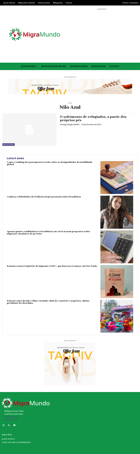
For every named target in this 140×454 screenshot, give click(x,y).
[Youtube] (14, 425)
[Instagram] (3, 425)
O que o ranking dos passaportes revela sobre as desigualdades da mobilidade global (49, 163)
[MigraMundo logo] (34, 34)
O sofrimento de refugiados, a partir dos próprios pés (93, 118)
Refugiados (8, 144)
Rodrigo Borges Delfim (69, 124)
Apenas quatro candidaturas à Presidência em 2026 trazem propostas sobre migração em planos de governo (48, 232)
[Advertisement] (101, 35)
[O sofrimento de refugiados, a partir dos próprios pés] (29, 129)
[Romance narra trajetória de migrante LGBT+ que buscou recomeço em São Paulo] (116, 281)
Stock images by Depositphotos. (11, 418)
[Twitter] (9, 425)
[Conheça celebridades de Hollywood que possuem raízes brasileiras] (116, 212)
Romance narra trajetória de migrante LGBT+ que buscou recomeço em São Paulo (52, 266)
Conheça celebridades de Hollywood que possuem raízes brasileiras (44, 197)
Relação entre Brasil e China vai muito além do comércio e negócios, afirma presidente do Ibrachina (48, 302)
